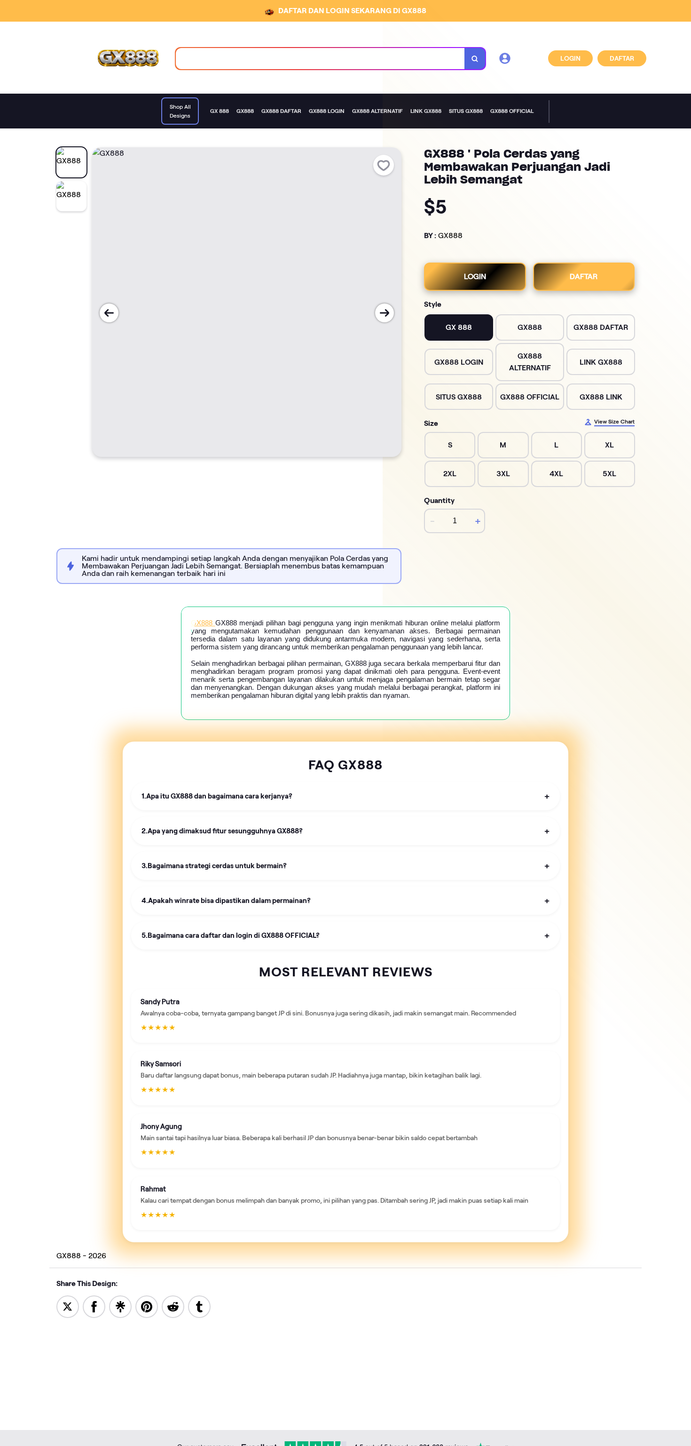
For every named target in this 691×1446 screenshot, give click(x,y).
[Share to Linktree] (120, 1306)
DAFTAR (622, 58)
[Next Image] (384, 313)
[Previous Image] (109, 313)
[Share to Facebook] (94, 1306)
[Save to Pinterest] (146, 1306)
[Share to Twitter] (67, 1306)
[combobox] (320, 58)
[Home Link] (127, 58)
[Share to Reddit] (173, 1306)
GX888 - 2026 (81, 1256)
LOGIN (570, 58)
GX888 (450, 236)
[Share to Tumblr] (199, 1306)
